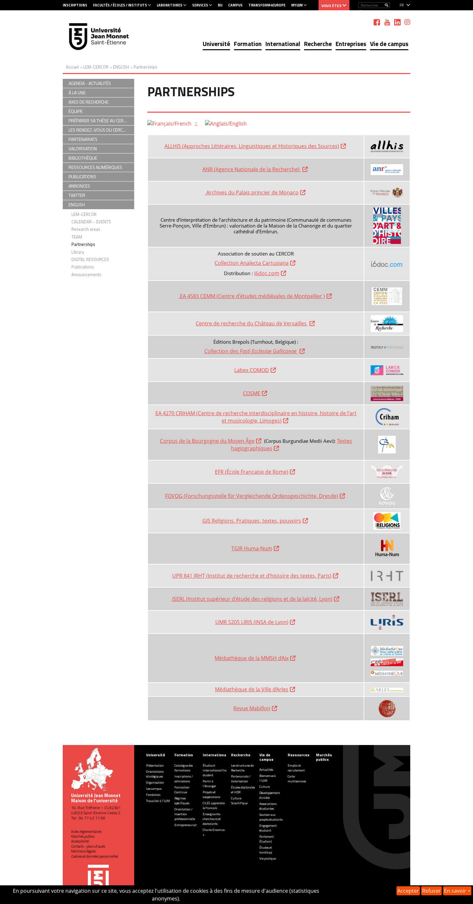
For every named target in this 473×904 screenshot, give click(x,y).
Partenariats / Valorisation (240, 779)
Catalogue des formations (183, 768)
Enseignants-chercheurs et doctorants (212, 819)
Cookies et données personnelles (94, 856)
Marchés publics (83, 836)
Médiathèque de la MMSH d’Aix (252, 658)
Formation (248, 43)
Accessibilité (80, 841)
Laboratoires (169, 5)
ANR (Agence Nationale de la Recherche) (251, 169)
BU (220, 5)
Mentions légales (83, 851)
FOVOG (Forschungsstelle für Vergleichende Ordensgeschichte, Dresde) (251, 495)
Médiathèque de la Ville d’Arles (251, 689)
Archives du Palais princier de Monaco (252, 192)
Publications (82, 267)
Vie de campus (389, 43)
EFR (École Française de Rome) (251, 471)
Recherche (318, 43)
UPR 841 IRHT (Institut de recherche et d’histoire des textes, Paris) (251, 575)
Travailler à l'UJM (158, 800)
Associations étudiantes (267, 806)
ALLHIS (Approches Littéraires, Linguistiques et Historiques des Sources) (251, 146)
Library (77, 252)
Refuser (431, 890)
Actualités (266, 769)
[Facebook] (377, 22)
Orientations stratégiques (154, 774)
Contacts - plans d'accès (88, 846)
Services (200, 5)
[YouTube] (387, 22)
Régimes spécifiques (181, 801)
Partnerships (83, 244)
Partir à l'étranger (209, 783)
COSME (251, 393)
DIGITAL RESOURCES (90, 259)
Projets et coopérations (211, 794)
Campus (235, 5)
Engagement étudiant (268, 828)
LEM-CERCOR (84, 214)
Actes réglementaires (86, 831)
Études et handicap (265, 850)
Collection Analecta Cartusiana (252, 262)
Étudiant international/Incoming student (219, 770)
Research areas (85, 229)
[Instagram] (407, 22)
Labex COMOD (251, 370)
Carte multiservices (297, 779)
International (282, 43)
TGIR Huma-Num (251, 548)
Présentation (155, 765)
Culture (264, 786)
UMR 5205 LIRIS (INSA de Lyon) (251, 622)
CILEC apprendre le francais (214, 805)
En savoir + (457, 890)
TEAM (76, 237)
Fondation (153, 794)
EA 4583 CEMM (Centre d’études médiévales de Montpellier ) (252, 296)
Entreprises (351, 43)
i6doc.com (266, 273)
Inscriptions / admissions (183, 779)
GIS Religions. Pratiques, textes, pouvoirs (251, 520)
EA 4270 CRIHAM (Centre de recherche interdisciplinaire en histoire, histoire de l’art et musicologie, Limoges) (256, 417)
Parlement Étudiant (266, 839)
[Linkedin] (397, 22)
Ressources (299, 755)
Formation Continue (182, 790)
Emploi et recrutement (296, 768)
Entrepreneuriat (185, 825)
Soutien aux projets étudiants (271, 817)
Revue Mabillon (251, 708)
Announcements (86, 274)
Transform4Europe (266, 5)
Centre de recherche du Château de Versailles (252, 323)
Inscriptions (75, 5)
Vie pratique (267, 858)
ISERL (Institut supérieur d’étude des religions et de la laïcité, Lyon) (251, 598)
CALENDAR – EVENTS (91, 222)
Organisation (155, 782)
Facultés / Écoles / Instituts (120, 5)
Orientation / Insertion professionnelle (184, 814)
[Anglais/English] (226, 123)
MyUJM (297, 5)
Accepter (408, 890)
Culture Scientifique (239, 801)
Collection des (251, 351)
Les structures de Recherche (242, 768)
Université (216, 43)
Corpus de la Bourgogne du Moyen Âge (207, 440)
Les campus (154, 788)
